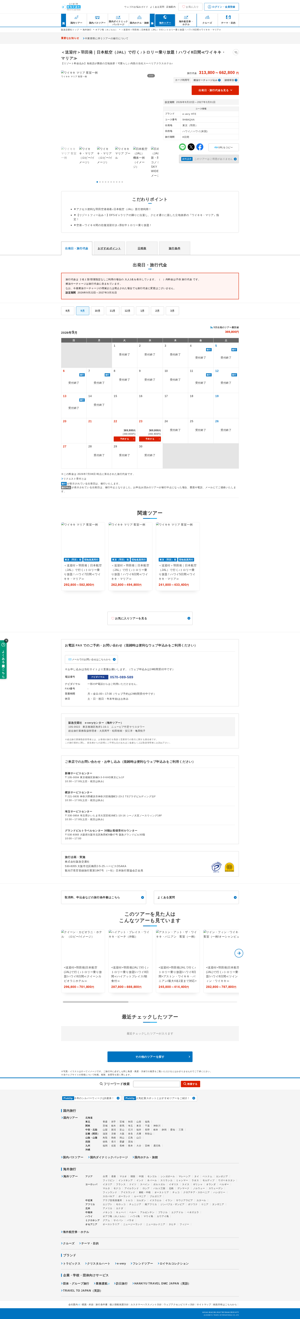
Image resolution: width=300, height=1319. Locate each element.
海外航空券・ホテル (76, 1231)
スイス (185, 1184)
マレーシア (185, 1176)
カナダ (119, 1208)
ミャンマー (182, 1180)
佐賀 (113, 1146)
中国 (141, 1176)
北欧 (171, 1188)
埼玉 (130, 1126)
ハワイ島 (135, 1216)
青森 (105, 1122)
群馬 (122, 1126)
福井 (138, 1130)
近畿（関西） (92, 1134)
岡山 (122, 1138)
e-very (121, 1263)
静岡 (164, 1130)
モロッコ (121, 1204)
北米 (87, 1208)
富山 (122, 1130)
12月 (127, 310)
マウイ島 (148, 1216)
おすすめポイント (109, 248)
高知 (130, 1142)
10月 (98, 310)
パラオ (130, 1220)
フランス (121, 1184)
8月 (68, 310)
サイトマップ (204, 1304)
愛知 (172, 1130)
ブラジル (163, 1212)
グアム (106, 1220)
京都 (113, 1134)
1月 (142, 310)
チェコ (176, 1192)
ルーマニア (140, 1196)
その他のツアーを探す (150, 1056)
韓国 (133, 1176)
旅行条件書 (102, 1304)
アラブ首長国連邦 (112, 1200)
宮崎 (147, 1146)
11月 (112, 310)
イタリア (107, 1184)
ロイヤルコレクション (174, 1263)
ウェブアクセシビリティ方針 (179, 1304)
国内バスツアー (73, 1157)
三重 (181, 1130)
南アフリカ (151, 1204)
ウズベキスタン (226, 1180)
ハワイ (89, 1216)
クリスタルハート (98, 1263)
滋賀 (105, 1134)
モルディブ (209, 1180)
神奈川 (157, 1126)
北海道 (89, 1118)
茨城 (105, 1126)
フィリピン (109, 1180)
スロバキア (109, 1196)
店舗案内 (171, 7)
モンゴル (152, 1176)
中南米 (89, 1212)
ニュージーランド (132, 1224)
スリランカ (166, 1180)
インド (140, 1180)
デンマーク (183, 1188)
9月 (83, 310)
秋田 (130, 1122)
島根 (113, 1138)
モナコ (117, 1188)
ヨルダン (141, 1200)
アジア (89, 1176)
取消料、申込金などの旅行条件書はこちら (92, 897)
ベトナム (207, 1176)
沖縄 (87, 1150)
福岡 (105, 1146)
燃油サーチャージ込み (206, 80)
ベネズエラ (193, 1212)
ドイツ (132, 1184)
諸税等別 (229, 80)
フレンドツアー (143, 1263)
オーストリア (162, 1192)
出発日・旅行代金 (76, 248)
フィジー (184, 1224)
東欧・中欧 (145, 1192)
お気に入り (192, 6)
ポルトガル (159, 1184)
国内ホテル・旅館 (146, 1157)
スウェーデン (216, 1188)
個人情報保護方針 (119, 1304)
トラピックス (72, 1263)
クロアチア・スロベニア (196, 1192)
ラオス (195, 1180)
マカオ (123, 1176)
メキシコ (107, 1212)
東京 (138, 1126)
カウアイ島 (163, 1216)
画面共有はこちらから (225, 1304)
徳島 (105, 1142)
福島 (147, 1122)
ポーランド (124, 1196)
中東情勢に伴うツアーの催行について (107, 38)
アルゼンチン (147, 1212)
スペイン (145, 1184)
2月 (157, 310)
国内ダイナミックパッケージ (109, 1157)
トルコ (129, 1200)
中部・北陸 (91, 1130)
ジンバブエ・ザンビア (172, 1204)
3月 (172, 310)
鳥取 (105, 1138)
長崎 (122, 1146)
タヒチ (172, 1224)
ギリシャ (198, 1184)
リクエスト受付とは (74, 478)
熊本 (130, 1146)
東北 (87, 1122)
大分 (138, 1146)
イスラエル (156, 1200)
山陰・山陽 (91, 1138)
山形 (138, 1122)
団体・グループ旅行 (76, 1283)
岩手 (113, 1122)
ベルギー (224, 1184)
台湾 (105, 1176)
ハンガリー (219, 1192)
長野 (147, 1130)
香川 (113, 1142)
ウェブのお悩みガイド (136, 7)
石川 (130, 1130)
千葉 (147, 1126)
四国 (87, 1142)
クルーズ (69, 1243)
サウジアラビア (184, 1200)
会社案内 (73, 1304)
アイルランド (131, 1188)
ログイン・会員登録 (223, 6)
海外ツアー (70, 1176)
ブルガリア (156, 1196)
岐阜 (155, 1130)
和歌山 (148, 1134)
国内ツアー (70, 1118)
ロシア (146, 1188)
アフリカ (90, 1204)
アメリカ (107, 1208)
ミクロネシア (92, 1220)
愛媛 (122, 1142)
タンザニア (218, 1204)
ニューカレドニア (155, 1224)
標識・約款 (88, 1304)
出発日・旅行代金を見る (214, 90)
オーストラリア (111, 1224)
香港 (113, 1176)
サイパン (118, 1220)
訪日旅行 (122, 1283)
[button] (97, 182)
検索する (192, 1084)
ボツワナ (193, 1204)
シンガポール (168, 1176)
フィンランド (110, 1192)
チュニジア (135, 1204)
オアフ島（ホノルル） (115, 1216)
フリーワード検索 (117, 1084)
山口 (138, 1138)
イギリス (173, 1184)
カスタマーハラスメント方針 (146, 1304)
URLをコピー (223, 146)
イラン (168, 1200)
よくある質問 (157, 7)
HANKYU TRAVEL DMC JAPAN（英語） (162, 1283)
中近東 (89, 1200)
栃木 (113, 1126)
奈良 (130, 1134)
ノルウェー (199, 1188)
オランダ (211, 1184)
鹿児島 (157, 1146)
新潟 (113, 1130)
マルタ (106, 1188)
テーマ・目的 (90, 1243)
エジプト (107, 1204)
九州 (87, 1146)
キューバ (121, 1212)
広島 (130, 1138)
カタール (201, 1200)
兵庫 (138, 1134)
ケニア (205, 1204)
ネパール (152, 1180)
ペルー (132, 1212)
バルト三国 (159, 1188)
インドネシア (125, 1180)
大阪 (122, 1134)
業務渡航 (101, 1283)
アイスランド (128, 1192)
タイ (196, 1176)
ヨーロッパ (91, 1184)
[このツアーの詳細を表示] (83, 961)
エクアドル (177, 1212)
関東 (87, 1126)
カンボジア (222, 1176)
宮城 (122, 1122)
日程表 (142, 248)
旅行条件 (174, 248)
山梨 (105, 1130)
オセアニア (91, 1224)
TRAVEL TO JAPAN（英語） (83, 1290)
